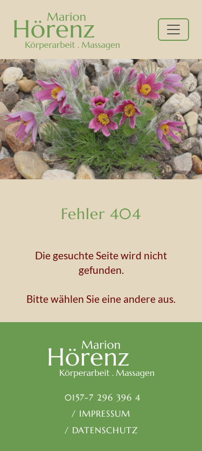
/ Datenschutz (101, 430)
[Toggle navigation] (173, 29)
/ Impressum (101, 413)
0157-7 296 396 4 (101, 397)
